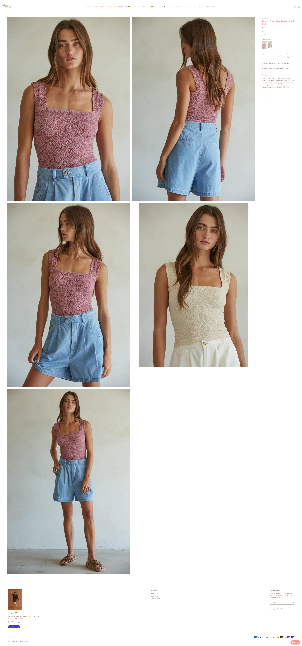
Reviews (272, 75)
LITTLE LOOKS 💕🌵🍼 (149, 6)
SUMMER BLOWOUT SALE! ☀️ (107, 6)
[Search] (294, 6)
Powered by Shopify (23, 641)
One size (264, 34)
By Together (265, 18)
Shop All (201, 6)
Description (265, 75)
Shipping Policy (155, 596)
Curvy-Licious (179, 6)
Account (289, 6)
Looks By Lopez (15, 641)
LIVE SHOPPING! (210, 6)
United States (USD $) (13, 637)
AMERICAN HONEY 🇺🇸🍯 (124, 6)
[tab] (266, 75)
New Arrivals (137, 6)
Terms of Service (155, 598)
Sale (195, 6)
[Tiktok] (15, 622)
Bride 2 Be (188, 6)
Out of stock (280, 56)
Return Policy (154, 593)
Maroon (264, 45)
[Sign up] (293, 602)
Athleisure (170, 6)
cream (270, 44)
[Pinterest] (19, 622)
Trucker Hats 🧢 (161, 6)
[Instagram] (12, 622)
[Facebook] (8, 622)
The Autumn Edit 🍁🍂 (91, 6)
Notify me (291, 56)
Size (263, 31)
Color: (266, 39)
